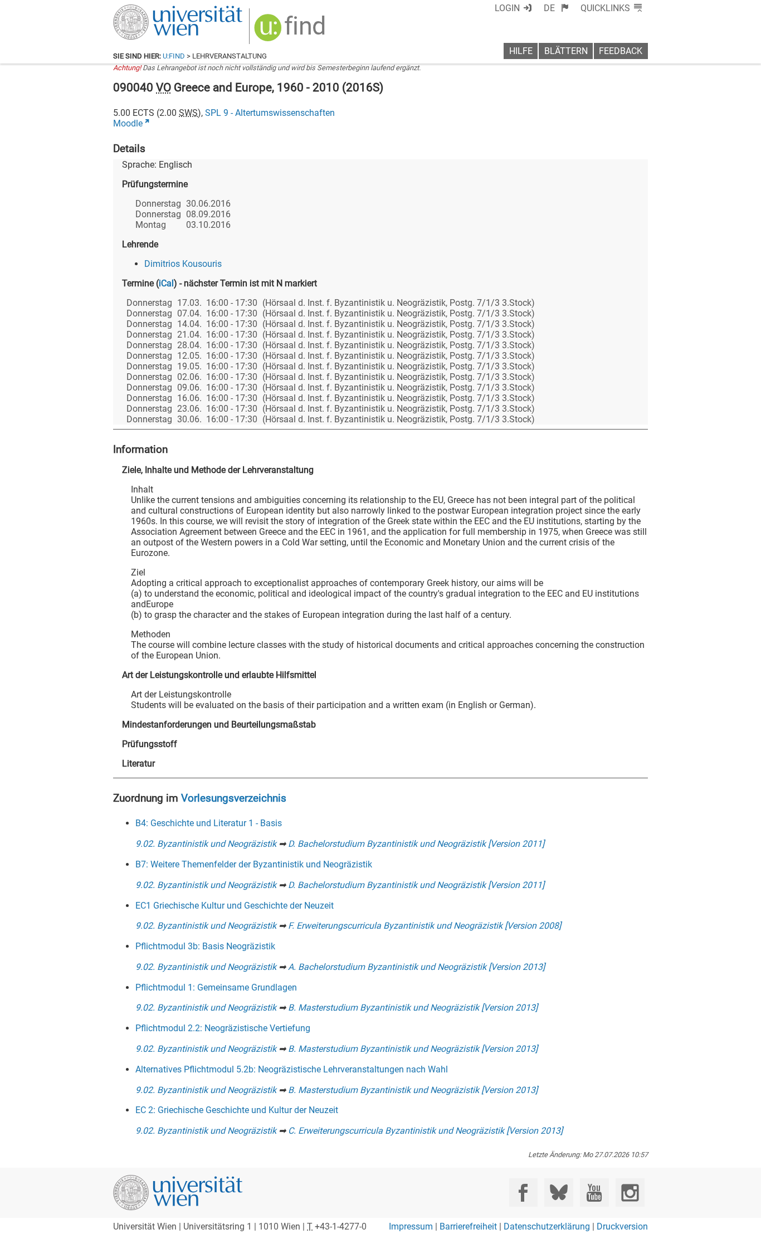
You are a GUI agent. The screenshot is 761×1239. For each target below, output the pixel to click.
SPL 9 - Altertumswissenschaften (270, 113)
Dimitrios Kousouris (183, 263)
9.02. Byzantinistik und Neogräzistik (205, 843)
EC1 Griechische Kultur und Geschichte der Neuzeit (234, 905)
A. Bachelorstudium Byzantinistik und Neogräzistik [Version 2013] (416, 967)
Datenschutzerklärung (547, 1226)
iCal (166, 283)
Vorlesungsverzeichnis (233, 798)
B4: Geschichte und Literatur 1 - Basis (208, 823)
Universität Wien (151, 9)
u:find (174, 56)
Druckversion (622, 1226)
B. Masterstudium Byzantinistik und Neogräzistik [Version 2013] (413, 1007)
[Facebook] (523, 1192)
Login (507, 8)
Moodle (128, 123)
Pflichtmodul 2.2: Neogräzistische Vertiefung (222, 1028)
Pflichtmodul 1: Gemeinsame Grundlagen (216, 987)
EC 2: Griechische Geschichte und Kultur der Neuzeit (236, 1110)
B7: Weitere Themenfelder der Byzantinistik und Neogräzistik (253, 864)
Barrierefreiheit (468, 1226)
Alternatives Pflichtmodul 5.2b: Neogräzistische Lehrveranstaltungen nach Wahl (291, 1069)
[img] (291, 31)
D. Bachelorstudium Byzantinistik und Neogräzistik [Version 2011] (416, 843)
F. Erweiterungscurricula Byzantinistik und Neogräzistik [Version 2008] (424, 925)
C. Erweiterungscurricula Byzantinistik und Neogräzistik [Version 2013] (425, 1130)
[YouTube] (594, 1192)
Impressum (411, 1226)
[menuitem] (556, 8)
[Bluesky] (558, 1192)
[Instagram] (630, 1192)
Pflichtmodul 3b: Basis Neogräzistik (205, 946)
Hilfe (521, 51)
